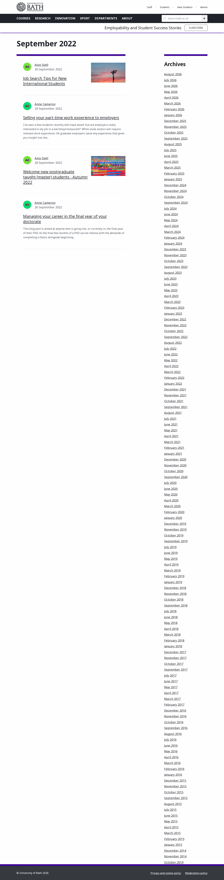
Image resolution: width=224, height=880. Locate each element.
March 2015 (172, 833)
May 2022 (170, 360)
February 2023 (174, 308)
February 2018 (174, 640)
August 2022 (173, 343)
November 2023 (175, 255)
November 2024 (175, 191)
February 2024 (174, 238)
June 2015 (171, 816)
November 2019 (175, 529)
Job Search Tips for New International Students (45, 80)
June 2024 (171, 214)
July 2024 (170, 208)
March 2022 (172, 372)
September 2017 (175, 670)
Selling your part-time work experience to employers (71, 117)
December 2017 (175, 652)
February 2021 (174, 448)
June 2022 (171, 354)
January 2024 (173, 243)
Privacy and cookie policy (166, 873)
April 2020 (171, 500)
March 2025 (172, 168)
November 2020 (175, 465)
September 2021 (175, 407)
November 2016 (175, 716)
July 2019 (170, 547)
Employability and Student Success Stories (143, 27)
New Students (185, 7)
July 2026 (170, 80)
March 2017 (172, 699)
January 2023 (173, 314)
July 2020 (170, 483)
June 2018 (171, 617)
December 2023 (175, 249)
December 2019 (175, 524)
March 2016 (172, 763)
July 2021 (170, 419)
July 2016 (170, 740)
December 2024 (175, 185)
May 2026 (170, 92)
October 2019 (173, 535)
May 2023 (170, 290)
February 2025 (174, 173)
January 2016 (173, 775)
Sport (85, 18)
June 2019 (171, 553)
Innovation (65, 18)
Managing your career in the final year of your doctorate (65, 218)
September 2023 (175, 267)
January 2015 (173, 845)
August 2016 (173, 734)
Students (165, 7)
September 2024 (175, 203)
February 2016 (174, 769)
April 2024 (171, 226)
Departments (106, 18)
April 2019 (171, 564)
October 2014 (173, 862)
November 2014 (175, 856)
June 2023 (171, 284)
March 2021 (172, 442)
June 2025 (171, 156)
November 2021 (175, 395)
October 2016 (173, 722)
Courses (23, 18)
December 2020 (175, 459)
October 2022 (173, 331)
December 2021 (175, 389)
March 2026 (172, 103)
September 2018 (175, 605)
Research (42, 18)
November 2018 (175, 594)
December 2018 (175, 588)
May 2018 (170, 623)
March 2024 (172, 232)
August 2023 (173, 273)
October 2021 (173, 401)
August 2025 (173, 144)
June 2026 (171, 86)
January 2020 (173, 518)
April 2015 (171, 827)
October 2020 (173, 471)
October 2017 (173, 664)
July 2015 (170, 810)
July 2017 (170, 675)
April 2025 (171, 162)
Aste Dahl (41, 65)
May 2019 (170, 559)
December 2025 (175, 121)
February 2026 (174, 109)
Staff (149, 7)
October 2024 (173, 197)
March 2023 (172, 302)
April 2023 (171, 296)
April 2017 (171, 693)
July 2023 (170, 279)
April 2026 (171, 97)
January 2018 (173, 646)
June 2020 (171, 489)
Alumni (203, 7)
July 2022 (170, 349)
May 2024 (170, 220)
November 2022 (175, 325)
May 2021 (170, 430)
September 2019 (175, 541)
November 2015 (175, 786)
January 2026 (173, 115)
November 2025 (175, 127)
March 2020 (172, 506)
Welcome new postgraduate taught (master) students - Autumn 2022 (55, 177)
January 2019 (173, 582)
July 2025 (170, 150)
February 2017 (174, 705)
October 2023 (173, 261)
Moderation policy (196, 873)
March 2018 (172, 634)
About (127, 18)
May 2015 (170, 821)
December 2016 (175, 710)
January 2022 (173, 384)
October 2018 (173, 599)
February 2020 (174, 512)
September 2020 (175, 477)
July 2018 (170, 611)
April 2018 (171, 629)
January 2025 (173, 179)
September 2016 (175, 728)
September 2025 (175, 138)
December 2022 (175, 319)
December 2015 (175, 780)
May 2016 (170, 751)
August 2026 (173, 74)
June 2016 (171, 745)
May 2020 (170, 494)
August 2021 (173, 413)
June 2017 (171, 681)
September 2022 (175, 337)
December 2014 (175, 851)
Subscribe (196, 28)
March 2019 (172, 570)
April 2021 (171, 436)
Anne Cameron (45, 104)
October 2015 (173, 792)
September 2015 (175, 798)
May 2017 (170, 687)
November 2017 (175, 658)
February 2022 (174, 378)
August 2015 (173, 804)
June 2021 (171, 424)
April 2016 (171, 757)
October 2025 (173, 132)
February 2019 (174, 576)
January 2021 (173, 454)
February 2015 (174, 839)
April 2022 (171, 366)
